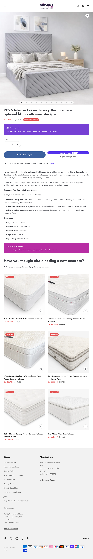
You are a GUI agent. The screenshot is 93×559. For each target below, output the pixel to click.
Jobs (5, 496)
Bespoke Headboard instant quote (16, 500)
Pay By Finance (9, 479)
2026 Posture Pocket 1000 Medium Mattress (23, 318)
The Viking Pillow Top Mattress (61, 434)
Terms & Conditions (11, 488)
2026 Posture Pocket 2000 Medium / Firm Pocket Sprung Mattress (22, 377)
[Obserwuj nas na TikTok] (22, 538)
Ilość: (6, 139)
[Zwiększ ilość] (17, 144)
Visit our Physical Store (12, 492)
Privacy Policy (9, 484)
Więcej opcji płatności (68, 156)
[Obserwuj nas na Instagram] (16, 538)
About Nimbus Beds (11, 467)
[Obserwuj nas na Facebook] (5, 538)
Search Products (10, 462)
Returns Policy (9, 471)
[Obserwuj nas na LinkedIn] (28, 538)
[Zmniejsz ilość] (7, 144)
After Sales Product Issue (13, 475)
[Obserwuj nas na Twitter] (10, 538)
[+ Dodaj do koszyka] (41, 311)
